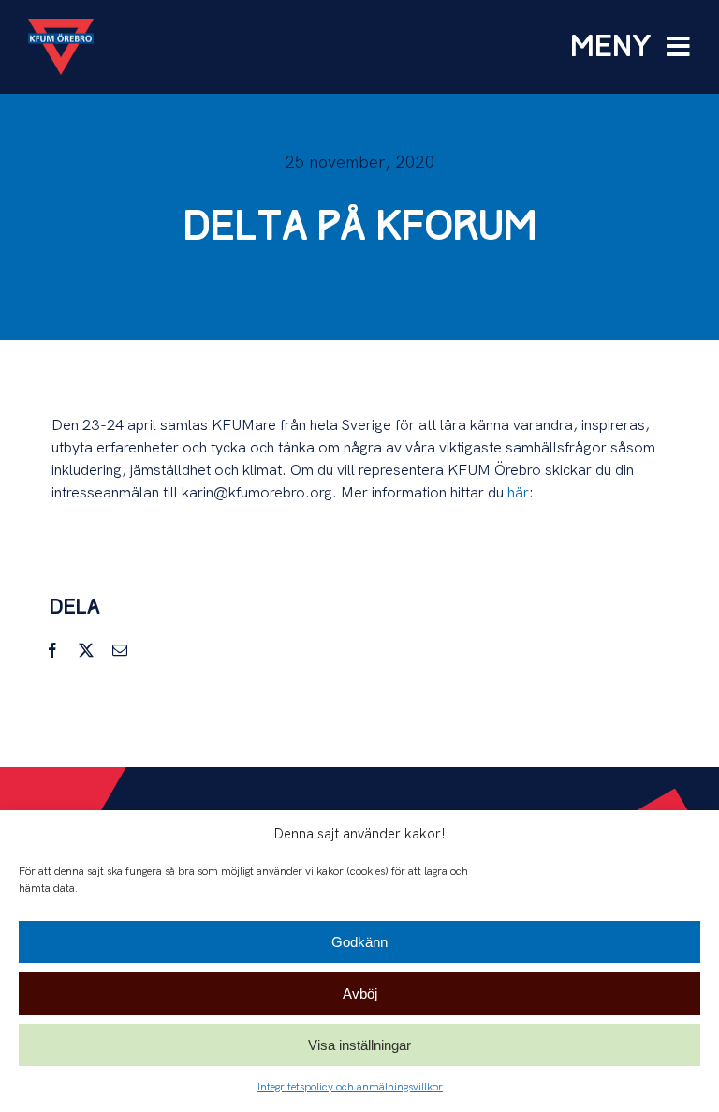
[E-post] (120, 650)
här (518, 493)
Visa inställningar (359, 1045)
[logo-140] (61, 26)
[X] (86, 650)
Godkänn (359, 942)
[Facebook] (52, 650)
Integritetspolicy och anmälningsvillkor (350, 1087)
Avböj (360, 993)
